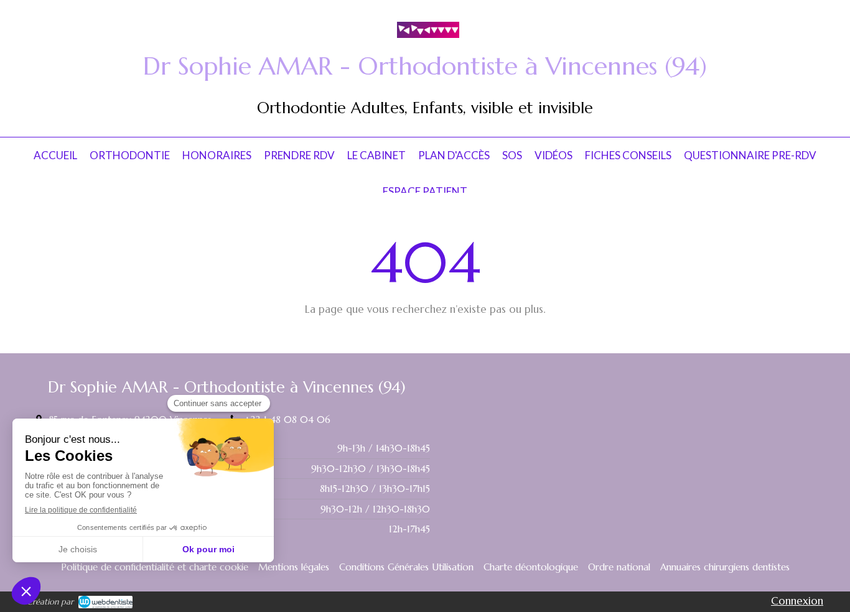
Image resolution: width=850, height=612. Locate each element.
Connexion (797, 601)
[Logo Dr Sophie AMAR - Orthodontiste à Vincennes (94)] (428, 34)
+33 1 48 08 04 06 (287, 419)
